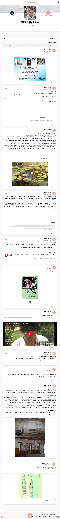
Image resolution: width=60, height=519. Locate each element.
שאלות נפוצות (55, 516)
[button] (53, 82)
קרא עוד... (42, 117)
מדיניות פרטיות (46, 516)
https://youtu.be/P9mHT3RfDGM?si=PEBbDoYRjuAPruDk (18, 317)
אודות (14, 29)
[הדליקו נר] (12, 13)
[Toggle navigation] (58, 2)
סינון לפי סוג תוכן (52, 42)
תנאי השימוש (38, 516)
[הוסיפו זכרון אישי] (48, 13)
